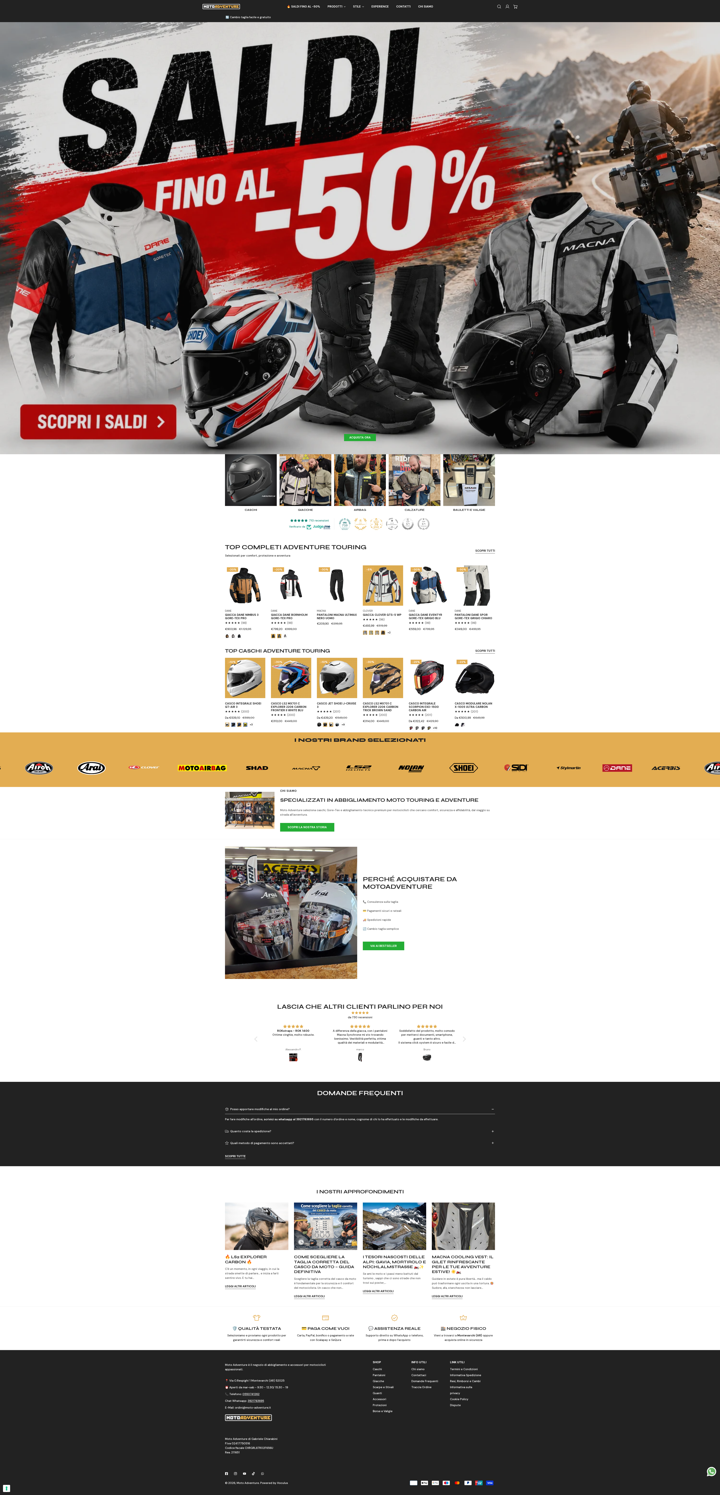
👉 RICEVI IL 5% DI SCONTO (360, 772)
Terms (336, 793)
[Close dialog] (399, 686)
